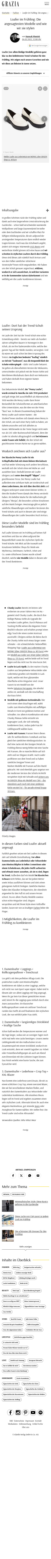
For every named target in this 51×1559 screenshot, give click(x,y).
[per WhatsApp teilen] (30, 1176)
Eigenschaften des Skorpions (12, 1389)
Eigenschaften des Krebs (10, 1384)
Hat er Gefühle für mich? (10, 1366)
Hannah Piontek (33, 36)
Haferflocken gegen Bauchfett (23, 1337)
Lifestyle (6, 1337)
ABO (11, 1421)
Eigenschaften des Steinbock (34, 1389)
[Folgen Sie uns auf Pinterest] (25, 1412)
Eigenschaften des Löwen (30, 1384)
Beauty (5, 1290)
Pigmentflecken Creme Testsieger (35, 1306)
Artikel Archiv (37, 1424)
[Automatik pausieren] (40, 88)
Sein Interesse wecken (30, 1366)
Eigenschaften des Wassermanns (13, 1394)
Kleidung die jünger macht (27, 1278)
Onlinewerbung (25, 1424)
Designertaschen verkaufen (32, 1267)
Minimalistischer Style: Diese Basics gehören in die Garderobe (31, 1203)
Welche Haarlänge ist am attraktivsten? (15, 1296)
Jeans (37, 1106)
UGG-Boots (35, 246)
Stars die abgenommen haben (12, 1330)
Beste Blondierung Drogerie (32, 1291)
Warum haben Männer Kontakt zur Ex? (15, 1348)
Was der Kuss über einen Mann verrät (15, 1353)
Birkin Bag (16, 1267)
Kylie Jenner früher (31, 1319)
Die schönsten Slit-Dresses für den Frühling (30, 1233)
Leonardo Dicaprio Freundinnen (13, 1324)
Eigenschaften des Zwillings (11, 1400)
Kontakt (38, 1421)
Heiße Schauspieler (33, 1324)
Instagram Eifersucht (35, 1360)
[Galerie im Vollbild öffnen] (45, 88)
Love (4, 1360)
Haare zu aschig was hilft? (11, 1301)
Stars (4, 1319)
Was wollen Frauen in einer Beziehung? (15, 1371)
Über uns (25, 1427)
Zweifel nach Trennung (17, 1360)
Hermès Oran (7, 1273)
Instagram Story (18, 1194)
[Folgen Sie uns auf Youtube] (33, 1412)
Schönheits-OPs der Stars (34, 1330)
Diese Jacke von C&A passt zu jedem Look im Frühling (31, 1218)
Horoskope (7, 1378)
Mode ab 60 (23, 1283)
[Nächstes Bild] (44, 119)
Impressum (29, 1421)
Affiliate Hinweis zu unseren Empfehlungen (24, 73)
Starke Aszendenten (22, 1378)
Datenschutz (19, 1421)
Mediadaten (13, 1424)
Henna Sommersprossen (31, 1301)
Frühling (6, 1194)
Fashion (5, 1267)
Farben (37, 907)
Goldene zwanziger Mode (23, 1273)
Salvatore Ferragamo (23, 688)
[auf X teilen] (21, 1176)
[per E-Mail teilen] (38, 1176)
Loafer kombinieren (9, 1283)
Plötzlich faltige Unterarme (11, 1306)
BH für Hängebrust (9, 1278)
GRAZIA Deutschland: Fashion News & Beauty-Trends (10, 3)
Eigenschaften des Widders (36, 1394)
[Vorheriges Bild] (7, 119)
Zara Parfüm (7, 1312)
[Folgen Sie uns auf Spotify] (40, 1412)
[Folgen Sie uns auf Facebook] (10, 1412)
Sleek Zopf (16, 1291)
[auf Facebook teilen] (13, 1176)
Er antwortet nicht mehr (10, 1342)
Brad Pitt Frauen (16, 1319)
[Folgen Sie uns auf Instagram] (18, 1412)
